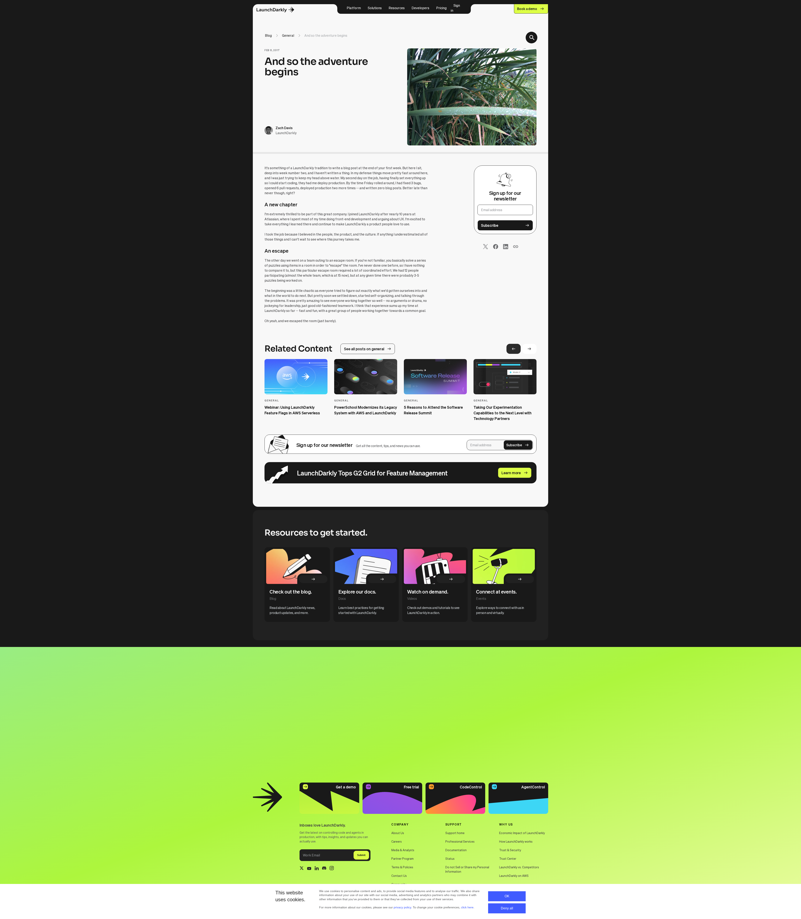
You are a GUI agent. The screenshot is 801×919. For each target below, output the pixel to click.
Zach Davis (284, 128)
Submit (361, 855)
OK (507, 896)
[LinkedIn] (317, 868)
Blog (268, 35)
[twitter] (302, 868)
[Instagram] (332, 868)
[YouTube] (309, 868)
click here (467, 907)
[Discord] (324, 868)
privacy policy (402, 907)
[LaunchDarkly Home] (279, 10)
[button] (354, 8)
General (288, 35)
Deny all (507, 908)
